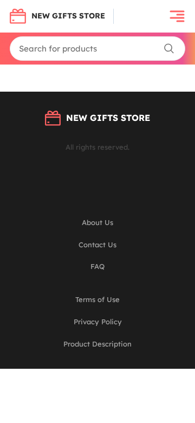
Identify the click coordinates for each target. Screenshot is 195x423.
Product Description (97, 343)
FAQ (97, 266)
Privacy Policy (98, 321)
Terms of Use (97, 299)
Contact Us (97, 244)
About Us (97, 222)
